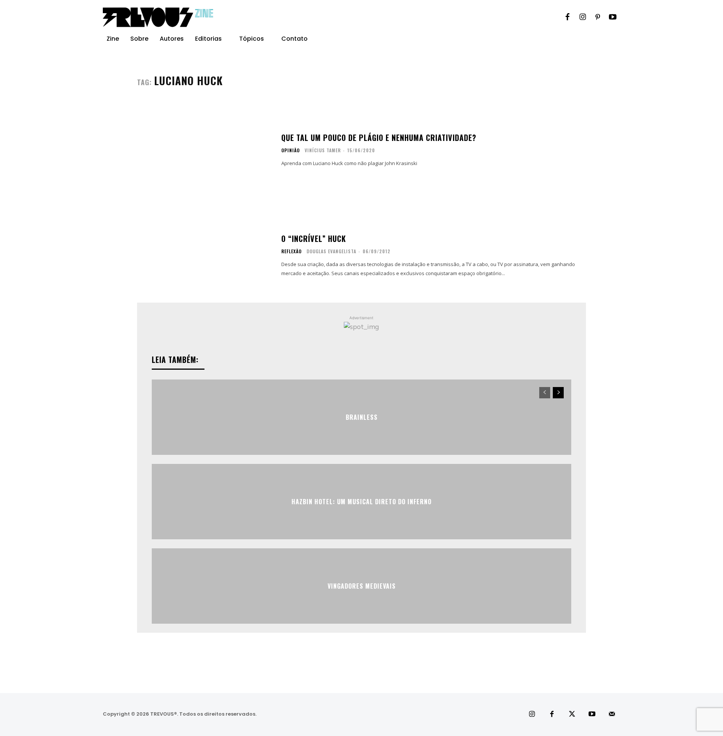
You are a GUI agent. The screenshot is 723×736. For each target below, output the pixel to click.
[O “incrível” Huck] (204, 255)
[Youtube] (612, 17)
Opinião (290, 150)
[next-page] (558, 392)
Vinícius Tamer (323, 150)
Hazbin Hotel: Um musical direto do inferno (361, 501)
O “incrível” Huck (313, 238)
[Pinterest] (597, 17)
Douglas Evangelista (331, 251)
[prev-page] (544, 392)
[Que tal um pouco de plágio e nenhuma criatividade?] (204, 150)
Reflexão (291, 251)
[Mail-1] (612, 714)
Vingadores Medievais (362, 586)
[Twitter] (572, 714)
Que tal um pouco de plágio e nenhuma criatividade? (378, 137)
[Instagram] (582, 17)
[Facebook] (567, 17)
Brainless (362, 417)
